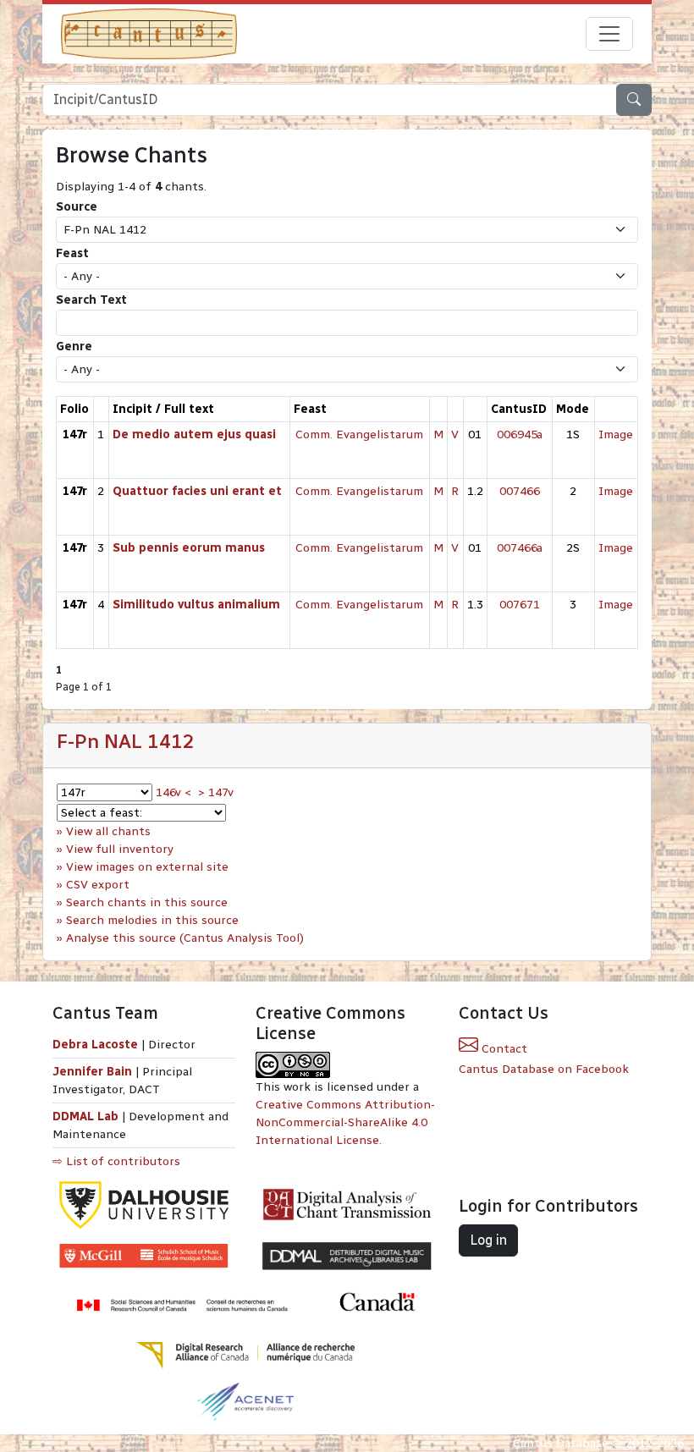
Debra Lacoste (95, 1044)
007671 (519, 604)
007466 (519, 491)
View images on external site (147, 867)
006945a (520, 434)
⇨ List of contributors (116, 1161)
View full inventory (120, 849)
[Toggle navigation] (609, 34)
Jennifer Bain (93, 1071)
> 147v (216, 792)
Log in (488, 1240)
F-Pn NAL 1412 (126, 741)
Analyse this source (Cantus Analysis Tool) (185, 938)
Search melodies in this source (152, 920)
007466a (520, 548)
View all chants (108, 831)
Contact (502, 1049)
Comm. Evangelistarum (359, 434)
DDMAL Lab (85, 1116)
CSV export (97, 884)
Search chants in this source (147, 902)
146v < (173, 792)
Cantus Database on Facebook (544, 1069)
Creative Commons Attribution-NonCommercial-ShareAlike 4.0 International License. (345, 1122)
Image (615, 434)
